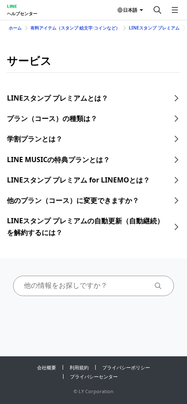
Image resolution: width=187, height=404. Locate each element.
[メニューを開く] (175, 10)
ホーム (15, 28)
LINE (12, 6)
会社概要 (46, 367)
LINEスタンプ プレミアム (154, 28)
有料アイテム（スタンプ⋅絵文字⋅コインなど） (75, 28)
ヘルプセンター (22, 13)
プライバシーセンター (94, 376)
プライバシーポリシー (126, 367)
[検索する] (157, 10)
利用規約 (79, 367)
